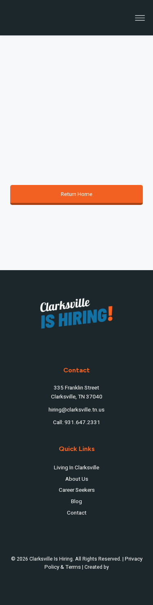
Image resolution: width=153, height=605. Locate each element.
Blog (76, 501)
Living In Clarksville (76, 468)
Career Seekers (77, 490)
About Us (76, 479)
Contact (76, 513)
